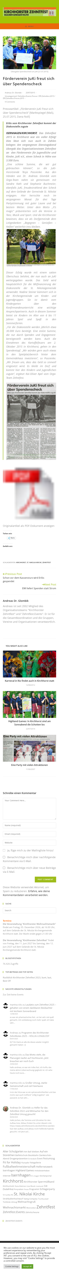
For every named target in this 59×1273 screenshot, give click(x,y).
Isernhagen (21, 1175)
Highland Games (25, 1170)
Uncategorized (11, 96)
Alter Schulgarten (13, 1151)
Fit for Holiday (12, 1162)
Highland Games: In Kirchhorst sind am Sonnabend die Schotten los (29, 723)
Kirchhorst (21, 562)
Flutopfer (25, 1162)
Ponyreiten (18, 1189)
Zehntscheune (32, 1212)
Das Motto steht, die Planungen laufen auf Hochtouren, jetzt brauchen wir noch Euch (29, 1058)
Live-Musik (31, 1186)
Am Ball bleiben (31, 1151)
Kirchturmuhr (8, 1186)
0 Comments (10, 102)
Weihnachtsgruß (27, 1201)
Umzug (14, 1202)
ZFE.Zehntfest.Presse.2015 (13, 98)
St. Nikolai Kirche (34, 562)
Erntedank (32, 1158)
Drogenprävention (19, 1158)
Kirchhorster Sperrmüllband (39, 1181)
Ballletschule (21, 1155)
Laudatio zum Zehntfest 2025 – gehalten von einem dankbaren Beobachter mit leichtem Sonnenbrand (33, 1008)
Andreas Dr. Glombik (13, 92)
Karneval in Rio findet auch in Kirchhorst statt (29, 680)
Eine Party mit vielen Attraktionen (29, 765)
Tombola (6, 1202)
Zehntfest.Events (14, 1212)
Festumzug (49, 1158)
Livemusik (39, 1186)
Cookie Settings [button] (11, 1266)
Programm (34, 1189)
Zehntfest (46, 562)
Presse (26, 1189)
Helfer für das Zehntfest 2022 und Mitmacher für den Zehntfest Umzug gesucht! (29, 1111)
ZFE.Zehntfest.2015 (46, 96)
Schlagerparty (47, 1189)
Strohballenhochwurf (13, 1198)
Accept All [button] (27, 1266)
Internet (7, 1175)
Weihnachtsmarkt (14, 1207)
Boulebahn (33, 1155)
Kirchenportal (45, 1175)
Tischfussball (43, 1199)
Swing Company (31, 1198)
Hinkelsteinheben (42, 1170)
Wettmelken (31, 1208)
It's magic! (35, 1176)
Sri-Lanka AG (8, 1195)
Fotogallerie (35, 1162)
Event (40, 1158)
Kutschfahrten (20, 1186)
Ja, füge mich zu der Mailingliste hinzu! (30, 850)
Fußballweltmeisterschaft (19, 1166)
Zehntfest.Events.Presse (27, 96)
